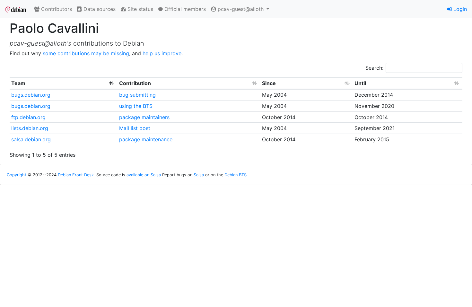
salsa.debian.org (31, 139)
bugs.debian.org (30, 95)
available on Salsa (144, 174)
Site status (139, 9)
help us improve (162, 53)
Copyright (16, 174)
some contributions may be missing (86, 53)
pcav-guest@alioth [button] (240, 9)
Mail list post (134, 128)
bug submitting (137, 95)
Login (459, 9)
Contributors (55, 9)
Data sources (99, 9)
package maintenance (145, 139)
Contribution (135, 83)
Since (269, 83)
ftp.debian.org (28, 117)
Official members (184, 9)
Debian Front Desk (76, 174)
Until (360, 83)
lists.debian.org (29, 128)
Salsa (199, 174)
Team (18, 83)
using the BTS (136, 106)
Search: (374, 68)
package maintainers (144, 117)
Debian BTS (235, 174)
